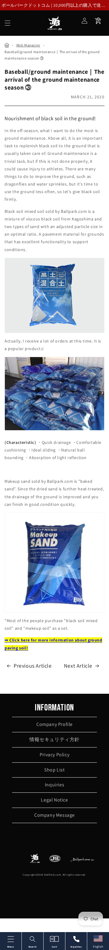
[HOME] (7, 45)
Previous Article (33, 665)
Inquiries (54, 784)
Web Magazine (28, 45)
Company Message (54, 815)
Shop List (54, 770)
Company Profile (54, 724)
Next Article (78, 665)
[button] (7, 23)
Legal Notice (54, 800)
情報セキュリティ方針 (54, 739)
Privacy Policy (54, 754)
